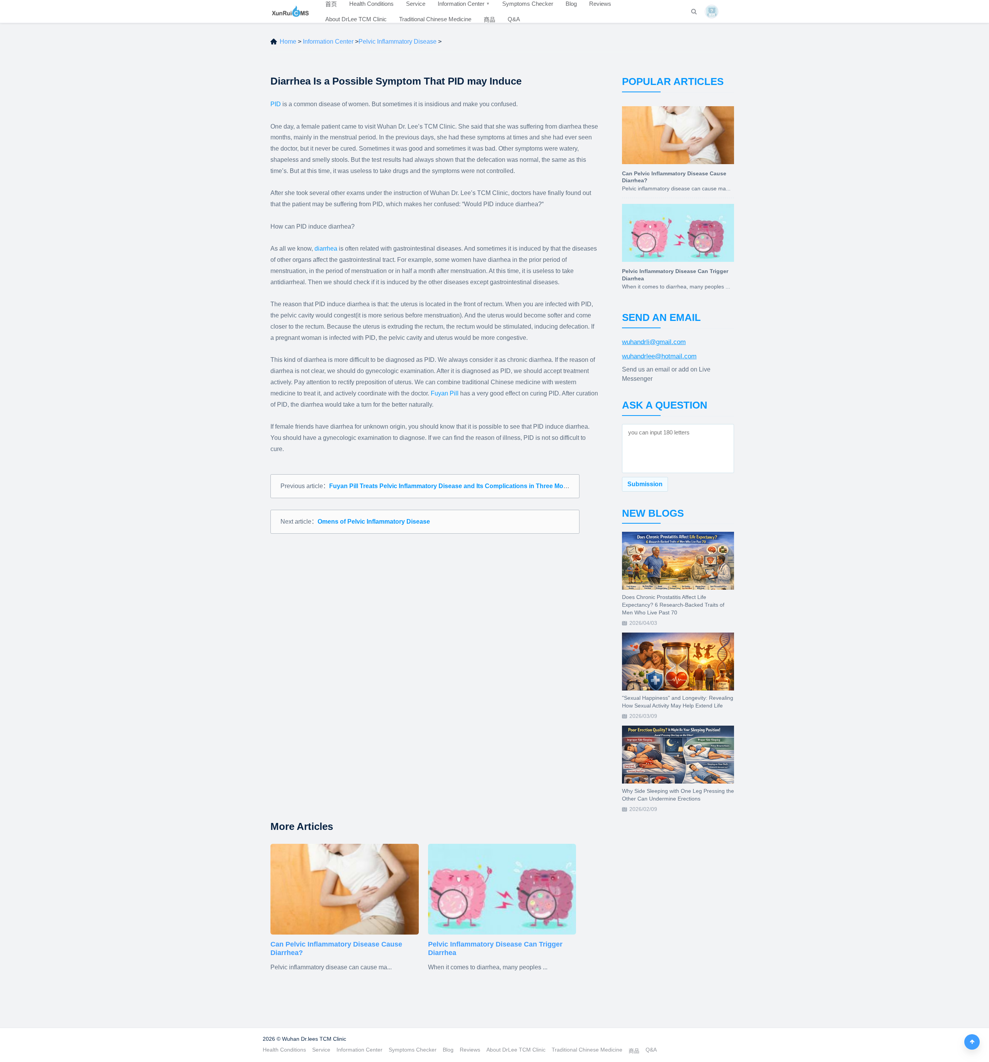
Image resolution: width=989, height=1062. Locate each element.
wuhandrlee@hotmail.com (659, 356)
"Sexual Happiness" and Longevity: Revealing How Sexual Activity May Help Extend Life (677, 702)
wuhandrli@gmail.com (654, 342)
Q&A (514, 19)
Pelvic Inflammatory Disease (398, 41)
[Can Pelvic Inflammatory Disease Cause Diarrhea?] (344, 889)
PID (276, 104)
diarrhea (325, 248)
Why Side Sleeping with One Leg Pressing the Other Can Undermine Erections (678, 795)
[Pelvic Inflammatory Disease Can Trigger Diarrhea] (502, 889)
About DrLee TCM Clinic (356, 19)
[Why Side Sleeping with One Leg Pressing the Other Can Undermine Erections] (678, 755)
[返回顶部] (972, 1042)
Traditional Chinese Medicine (435, 19)
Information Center (328, 41)
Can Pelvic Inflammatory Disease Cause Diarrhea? (336, 948)
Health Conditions (284, 1050)
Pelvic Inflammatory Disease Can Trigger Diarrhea (495, 948)
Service (321, 1050)
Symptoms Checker (413, 1050)
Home (288, 41)
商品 (489, 19)
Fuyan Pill (445, 393)
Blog (448, 1050)
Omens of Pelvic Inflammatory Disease (374, 521)
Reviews (470, 1050)
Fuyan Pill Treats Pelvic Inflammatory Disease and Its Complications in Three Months (452, 486)
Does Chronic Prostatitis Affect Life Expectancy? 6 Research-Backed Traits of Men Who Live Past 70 (673, 604)
